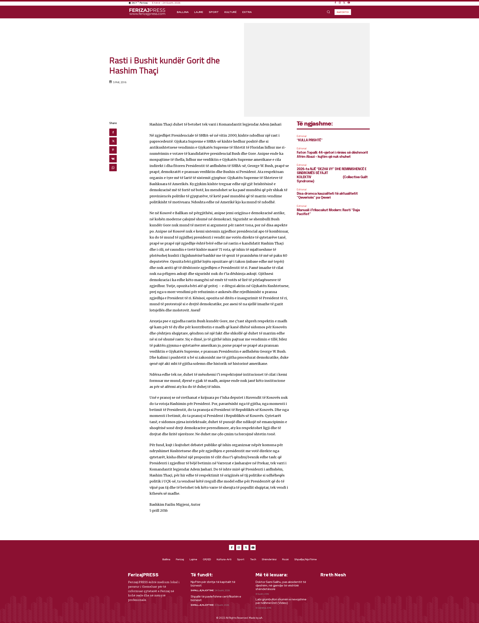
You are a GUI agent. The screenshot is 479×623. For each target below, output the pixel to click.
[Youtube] (349, 3)
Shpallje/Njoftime (202, 590)
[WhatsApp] (113, 167)
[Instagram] (340, 3)
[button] (328, 11)
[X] (344, 3)
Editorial (301, 136)
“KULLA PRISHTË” (309, 140)
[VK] (113, 158)
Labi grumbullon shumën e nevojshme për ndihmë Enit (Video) (281, 601)
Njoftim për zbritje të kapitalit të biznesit (213, 583)
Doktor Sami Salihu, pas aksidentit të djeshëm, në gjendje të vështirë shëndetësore (281, 585)
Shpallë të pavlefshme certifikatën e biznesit (216, 598)
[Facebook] (335, 3)
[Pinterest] (113, 150)
